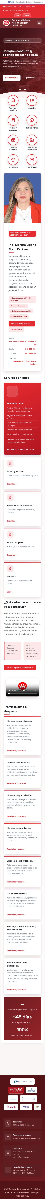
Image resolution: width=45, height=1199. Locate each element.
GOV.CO (11, 2)
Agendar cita (29, 78)
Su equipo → (16, 329)
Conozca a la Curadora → (21, 323)
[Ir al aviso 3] (25, 89)
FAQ (17, 15)
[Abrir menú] (39, 23)
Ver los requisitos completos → (19, 667)
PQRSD (26, 15)
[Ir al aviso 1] (20, 89)
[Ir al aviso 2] (22, 89)
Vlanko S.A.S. (22, 1195)
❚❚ (41, 94)
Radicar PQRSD (11, 78)
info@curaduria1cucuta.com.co (26, 1138)
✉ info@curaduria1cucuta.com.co (15, 10)
